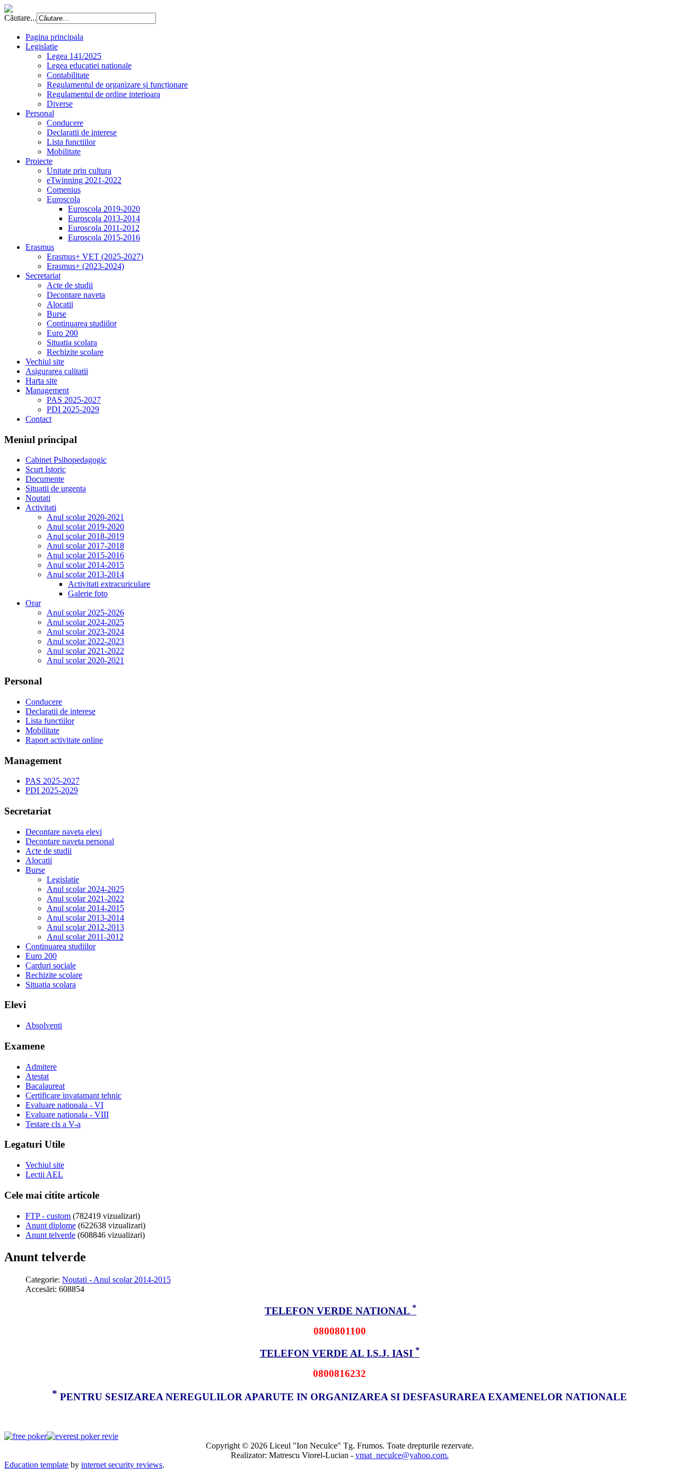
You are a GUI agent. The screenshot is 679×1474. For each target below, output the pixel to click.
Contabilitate (68, 75)
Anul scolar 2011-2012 (85, 936)
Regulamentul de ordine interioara (103, 94)
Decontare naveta (76, 294)
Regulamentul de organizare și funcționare (117, 84)
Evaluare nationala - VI (64, 1104)
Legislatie (41, 46)
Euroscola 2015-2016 (104, 237)
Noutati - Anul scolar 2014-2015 (116, 1279)
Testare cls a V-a (53, 1124)
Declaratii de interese (82, 132)
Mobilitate (64, 151)
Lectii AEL (44, 1174)
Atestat (37, 1076)
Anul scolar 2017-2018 (85, 545)
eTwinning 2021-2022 (84, 180)
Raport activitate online (64, 739)
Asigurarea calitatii (56, 371)
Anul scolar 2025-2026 (85, 612)
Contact (38, 418)
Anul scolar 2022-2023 (85, 641)
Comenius (64, 189)
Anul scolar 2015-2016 (85, 555)
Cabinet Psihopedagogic (66, 459)
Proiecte (39, 161)
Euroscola (63, 199)
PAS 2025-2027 (74, 399)
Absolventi (43, 1025)
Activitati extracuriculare (109, 583)
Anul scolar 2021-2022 (85, 650)
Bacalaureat (45, 1085)
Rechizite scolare (75, 352)
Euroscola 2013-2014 (104, 218)
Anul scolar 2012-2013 (85, 927)
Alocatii (60, 304)
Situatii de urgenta (55, 488)
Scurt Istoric (45, 469)
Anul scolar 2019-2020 (85, 526)
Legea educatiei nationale (89, 65)
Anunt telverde (50, 1234)
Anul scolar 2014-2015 (85, 564)
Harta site (41, 380)
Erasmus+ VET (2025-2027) (95, 256)
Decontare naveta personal (69, 841)
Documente (44, 478)
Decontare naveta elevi (63, 831)
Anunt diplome (50, 1225)
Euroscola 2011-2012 (104, 227)
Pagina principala (54, 36)
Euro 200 (62, 332)
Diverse (60, 103)
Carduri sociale (50, 965)
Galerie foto (88, 593)
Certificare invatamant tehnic (73, 1095)
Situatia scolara (72, 342)
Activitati (40, 507)
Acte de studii (70, 285)
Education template (36, 1464)
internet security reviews (121, 1464)
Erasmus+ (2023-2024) (85, 266)
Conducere (65, 122)
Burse (56, 313)
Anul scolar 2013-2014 (85, 574)
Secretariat (42, 275)
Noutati (37, 497)
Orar (33, 603)
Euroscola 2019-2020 (104, 208)
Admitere (41, 1066)
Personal (39, 113)
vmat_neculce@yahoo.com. (402, 1455)
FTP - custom (48, 1215)
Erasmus (39, 247)
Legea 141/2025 (74, 55)
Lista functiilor (71, 141)
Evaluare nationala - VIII (67, 1114)
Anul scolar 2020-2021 (85, 517)
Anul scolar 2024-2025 (85, 622)
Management (47, 390)
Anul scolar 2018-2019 (85, 536)
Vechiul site (44, 361)
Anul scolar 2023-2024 (85, 631)
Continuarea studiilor (82, 323)
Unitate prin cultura (79, 170)
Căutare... (20, 17)
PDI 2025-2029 (73, 409)
